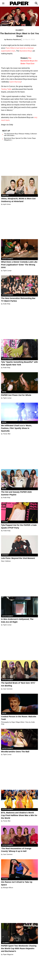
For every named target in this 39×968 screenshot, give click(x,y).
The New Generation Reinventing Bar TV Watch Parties (18, 299)
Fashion (5, 522)
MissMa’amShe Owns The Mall (15, 752)
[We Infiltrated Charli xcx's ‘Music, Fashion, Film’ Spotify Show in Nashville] (19, 412)
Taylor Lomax (7, 270)
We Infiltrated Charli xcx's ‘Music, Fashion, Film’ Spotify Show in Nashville (16, 428)
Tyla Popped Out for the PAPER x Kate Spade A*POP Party (19, 526)
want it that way (15, 82)
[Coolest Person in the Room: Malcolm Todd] (19, 703)
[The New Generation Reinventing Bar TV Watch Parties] (19, 284)
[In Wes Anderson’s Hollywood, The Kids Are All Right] (19, 605)
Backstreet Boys (26, 51)
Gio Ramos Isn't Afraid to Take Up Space (16, 883)
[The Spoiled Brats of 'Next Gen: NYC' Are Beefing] (19, 669)
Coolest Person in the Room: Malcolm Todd (18, 717)
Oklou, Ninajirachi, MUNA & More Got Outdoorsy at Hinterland (18, 200)
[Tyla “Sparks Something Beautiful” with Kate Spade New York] (19, 348)
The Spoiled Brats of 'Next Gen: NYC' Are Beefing (18, 684)
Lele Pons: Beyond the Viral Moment (18, 558)
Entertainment (7, 259)
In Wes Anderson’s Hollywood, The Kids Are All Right (17, 620)
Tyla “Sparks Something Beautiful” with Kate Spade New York (19, 363)
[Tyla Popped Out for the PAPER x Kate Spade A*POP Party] (19, 511)
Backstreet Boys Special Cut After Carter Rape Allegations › (20, 139)
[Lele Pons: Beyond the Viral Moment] (19, 544)
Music (4, 392)
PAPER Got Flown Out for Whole (16, 395)
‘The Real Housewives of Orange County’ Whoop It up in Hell (16, 849)
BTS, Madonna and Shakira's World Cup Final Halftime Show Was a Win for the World (19, 815)
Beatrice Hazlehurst (14, 39)
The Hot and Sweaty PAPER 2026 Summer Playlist (16, 493)
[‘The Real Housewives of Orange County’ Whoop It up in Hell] (19, 835)
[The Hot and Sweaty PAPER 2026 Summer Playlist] (19, 478)
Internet (5, 555)
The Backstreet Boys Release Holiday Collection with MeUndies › (20, 134)
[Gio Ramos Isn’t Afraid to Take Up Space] (19, 868)
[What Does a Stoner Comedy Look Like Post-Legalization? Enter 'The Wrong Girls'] (19, 248)
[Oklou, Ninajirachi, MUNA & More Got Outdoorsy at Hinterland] (19, 185)
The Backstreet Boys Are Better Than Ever (29, 61)
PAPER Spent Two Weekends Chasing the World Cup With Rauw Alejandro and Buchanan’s (18, 948)
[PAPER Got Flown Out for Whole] (19, 381)
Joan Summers (8, 689)
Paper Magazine (8, 954)
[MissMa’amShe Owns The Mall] (19, 738)
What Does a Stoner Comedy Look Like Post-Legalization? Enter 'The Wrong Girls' (19, 264)
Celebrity (19, 30)
